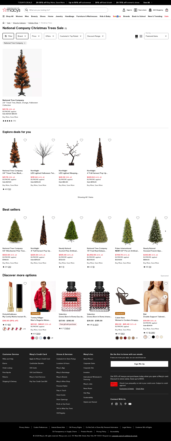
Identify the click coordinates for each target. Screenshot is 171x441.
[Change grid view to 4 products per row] (136, 36)
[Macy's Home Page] (11, 10)
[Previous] (6, 73)
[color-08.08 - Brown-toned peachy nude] (20, 328)
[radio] (5, 329)
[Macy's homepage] (4, 23)
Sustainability (88, 397)
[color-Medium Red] (32, 337)
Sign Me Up (139, 364)
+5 (136, 338)
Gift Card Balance (36, 372)
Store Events (60, 395)
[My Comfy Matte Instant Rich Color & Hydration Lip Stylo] (15, 296)
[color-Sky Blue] (40, 337)
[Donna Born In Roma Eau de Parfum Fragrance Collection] (71, 296)
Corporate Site (88, 368)
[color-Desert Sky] (44, 337)
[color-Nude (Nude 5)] (145, 336)
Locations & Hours (62, 363)
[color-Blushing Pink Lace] (157, 336)
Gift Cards (33, 368)
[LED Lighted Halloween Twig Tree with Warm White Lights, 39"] (43, 153)
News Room (87, 388)
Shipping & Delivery (10, 381)
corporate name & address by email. (124, 436)
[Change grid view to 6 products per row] (141, 36)
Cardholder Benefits (37, 363)
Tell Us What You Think (64, 408)
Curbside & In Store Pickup (66, 359)
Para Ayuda (7, 372)
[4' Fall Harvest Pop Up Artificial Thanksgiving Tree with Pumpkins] (99, 153)
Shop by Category (19, 23)
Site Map (86, 393)
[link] (22, 110)
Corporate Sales (89, 363)
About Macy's (88, 359)
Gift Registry (60, 413)
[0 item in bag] (166, 10)
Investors (86, 372)
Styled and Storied (90, 402)
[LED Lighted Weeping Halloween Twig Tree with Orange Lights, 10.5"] (71, 153)
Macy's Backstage (62, 372)
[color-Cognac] (121, 337)
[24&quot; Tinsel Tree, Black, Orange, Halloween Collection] (22, 73)
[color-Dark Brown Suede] (117, 337)
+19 (24, 329)
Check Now (140, 389)
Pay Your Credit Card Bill (38, 381)
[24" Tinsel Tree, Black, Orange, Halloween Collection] (15, 153)
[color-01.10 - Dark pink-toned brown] (12, 328)
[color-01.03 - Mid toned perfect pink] (8, 328)
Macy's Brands (61, 377)
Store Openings (62, 399)
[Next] (39, 73)
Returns (5, 377)
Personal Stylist (61, 386)
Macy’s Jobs (87, 384)
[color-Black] (48, 337)
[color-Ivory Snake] (129, 337)
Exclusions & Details (127, 389)
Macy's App (60, 368)
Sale (8, 23)
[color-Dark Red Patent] (125, 337)
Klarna (5, 363)
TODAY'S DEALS (25, 3)
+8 (52, 338)
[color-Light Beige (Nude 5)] (161, 336)
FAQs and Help (8, 359)
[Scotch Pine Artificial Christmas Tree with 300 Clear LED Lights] (71, 230)
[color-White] (149, 336)
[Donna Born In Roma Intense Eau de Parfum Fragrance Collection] (99, 296)
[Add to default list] (25, 140)
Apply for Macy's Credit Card (40, 359)
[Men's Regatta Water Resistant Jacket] (43, 296)
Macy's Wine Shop (63, 381)
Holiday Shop (33, 23)
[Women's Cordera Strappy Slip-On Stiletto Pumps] (127, 296)
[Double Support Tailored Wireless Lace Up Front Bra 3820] (155, 296)
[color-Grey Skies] (36, 337)
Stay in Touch (61, 390)
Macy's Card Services (37, 377)
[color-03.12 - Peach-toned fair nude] (4, 328)
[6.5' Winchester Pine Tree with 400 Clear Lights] (15, 230)
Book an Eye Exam (63, 404)
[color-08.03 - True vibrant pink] (16, 328)
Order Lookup (7, 368)
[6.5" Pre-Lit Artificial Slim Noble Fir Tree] (127, 230)
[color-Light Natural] (133, 337)
